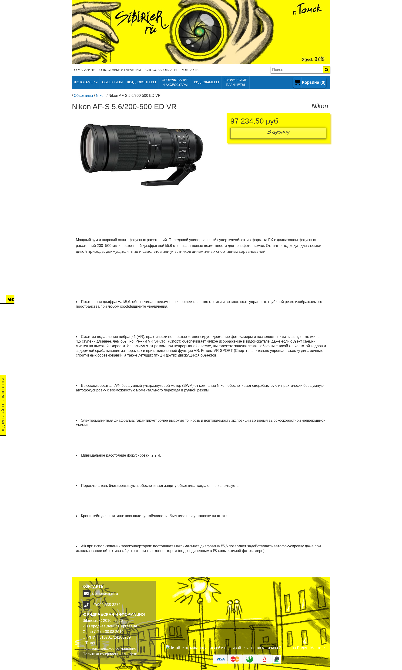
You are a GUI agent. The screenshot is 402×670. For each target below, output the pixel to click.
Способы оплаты (161, 70)
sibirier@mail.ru (105, 594)
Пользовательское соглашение (109, 648)
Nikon (101, 96)
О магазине (84, 70)
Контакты (190, 70)
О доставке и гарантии (120, 70)
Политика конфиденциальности (110, 654)
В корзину (278, 133)
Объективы (83, 96)
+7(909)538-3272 (106, 605)
